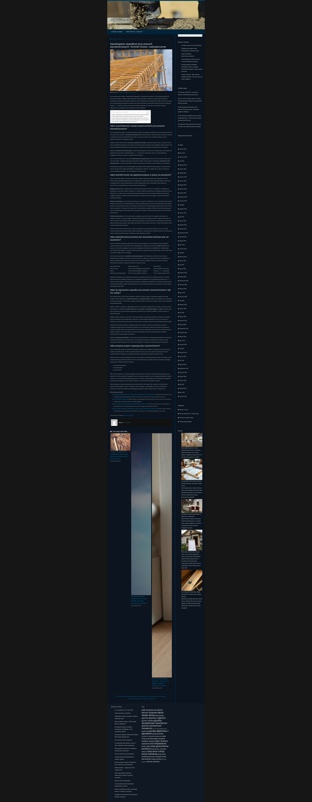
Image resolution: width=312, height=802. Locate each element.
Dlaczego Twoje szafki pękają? (122, 780)
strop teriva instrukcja (153, 752)
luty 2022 (181, 216)
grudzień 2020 (183, 272)
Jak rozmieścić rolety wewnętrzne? (124, 740)
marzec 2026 (182, 169)
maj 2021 (181, 252)
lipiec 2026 (182, 153)
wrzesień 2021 (183, 236)
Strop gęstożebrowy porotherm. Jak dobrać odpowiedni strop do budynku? (135, 394)
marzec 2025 (182, 181)
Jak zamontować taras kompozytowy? (124, 753)
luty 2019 (181, 360)
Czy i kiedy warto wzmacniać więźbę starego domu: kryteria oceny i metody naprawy (191, 594)
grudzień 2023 (183, 197)
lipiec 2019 (182, 340)
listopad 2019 (182, 324)
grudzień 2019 (183, 320)
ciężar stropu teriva (153, 714)
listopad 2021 (182, 228)
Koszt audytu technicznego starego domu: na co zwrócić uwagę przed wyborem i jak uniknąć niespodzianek (190, 554)
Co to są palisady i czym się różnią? (124, 710)
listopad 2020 (182, 276)
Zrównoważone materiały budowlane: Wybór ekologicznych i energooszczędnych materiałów (141, 696)
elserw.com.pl (132, 92)
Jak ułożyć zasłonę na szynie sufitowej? (191, 45)
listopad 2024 (182, 185)
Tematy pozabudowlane (185, 421)
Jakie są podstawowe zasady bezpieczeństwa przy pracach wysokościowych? (130, 114)
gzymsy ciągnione (157, 718)
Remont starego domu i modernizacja (189, 413)
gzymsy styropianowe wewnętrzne (154, 721)
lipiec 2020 (182, 292)
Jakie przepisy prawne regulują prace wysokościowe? (124, 121)
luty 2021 (181, 264)
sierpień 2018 (182, 376)
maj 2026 (181, 161)
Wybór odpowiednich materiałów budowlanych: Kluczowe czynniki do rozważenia (124, 775)
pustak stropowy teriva (156, 736)
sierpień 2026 (182, 149)
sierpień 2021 (182, 240)
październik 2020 (183, 280)
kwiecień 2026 (183, 165)
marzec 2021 (182, 260)
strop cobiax (146, 746)
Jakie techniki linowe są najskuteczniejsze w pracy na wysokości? (127, 116)
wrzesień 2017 (183, 388)
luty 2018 (181, 384)
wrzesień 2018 (183, 372)
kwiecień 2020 (183, 304)
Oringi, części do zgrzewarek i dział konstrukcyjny (140, 698)
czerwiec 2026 (183, 157)
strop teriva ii (153, 751)
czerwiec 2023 (183, 201)
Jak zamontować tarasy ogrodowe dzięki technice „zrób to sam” (131, 404)
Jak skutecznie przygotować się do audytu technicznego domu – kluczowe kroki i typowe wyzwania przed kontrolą (189, 118)
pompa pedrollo (157, 734)
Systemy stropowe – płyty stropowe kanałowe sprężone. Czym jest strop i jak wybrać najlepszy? (191, 77)
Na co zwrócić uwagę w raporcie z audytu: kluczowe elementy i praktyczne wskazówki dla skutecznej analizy (190, 101)
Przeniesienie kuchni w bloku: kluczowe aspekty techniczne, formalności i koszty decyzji (191, 483)
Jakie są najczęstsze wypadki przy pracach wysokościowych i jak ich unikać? (130, 119)
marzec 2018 (182, 380)
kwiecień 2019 (183, 352)
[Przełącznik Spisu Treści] (147, 112)
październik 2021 (183, 232)
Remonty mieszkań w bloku (186, 417)
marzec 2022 (182, 212)
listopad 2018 (182, 364)
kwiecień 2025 (183, 177)
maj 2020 (181, 300)
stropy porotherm (156, 759)
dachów (160, 270)
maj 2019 (181, 348)
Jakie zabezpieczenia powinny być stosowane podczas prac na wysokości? (130, 118)
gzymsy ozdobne (148, 721)
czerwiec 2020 (183, 296)
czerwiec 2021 (183, 248)
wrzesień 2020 (183, 284)
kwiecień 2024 (183, 189)
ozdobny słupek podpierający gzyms (159, 728)
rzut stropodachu (158, 743)
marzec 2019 (182, 356)
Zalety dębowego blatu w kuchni (189, 448)
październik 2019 (183, 328)
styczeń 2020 (182, 316)
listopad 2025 (182, 173)
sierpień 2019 (182, 336)
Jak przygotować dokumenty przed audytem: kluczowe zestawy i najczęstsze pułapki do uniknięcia (188, 109)
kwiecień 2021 (183, 256)
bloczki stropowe (149, 712)
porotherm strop (146, 736)
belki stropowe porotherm (152, 710)
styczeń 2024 (182, 193)
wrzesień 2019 (183, 332)
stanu (116, 105)
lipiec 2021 (182, 244)
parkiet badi (145, 731)
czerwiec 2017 (183, 396)
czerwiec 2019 (183, 344)
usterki (136, 153)
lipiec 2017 (182, 392)
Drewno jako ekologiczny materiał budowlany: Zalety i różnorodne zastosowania (136, 408)
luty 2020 (181, 312)
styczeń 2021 (182, 268)
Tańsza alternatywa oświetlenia (123, 713)
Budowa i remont (117, 39)
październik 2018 (183, 368)
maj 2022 (181, 205)
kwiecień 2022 (183, 208)
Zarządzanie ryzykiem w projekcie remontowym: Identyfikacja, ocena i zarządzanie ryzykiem (124, 729)
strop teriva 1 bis (156, 749)
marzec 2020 (182, 308)
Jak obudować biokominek (121, 399)
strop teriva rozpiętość (155, 756)
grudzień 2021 (183, 224)
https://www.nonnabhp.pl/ (187, 56)
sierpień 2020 (182, 288)
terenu (169, 279)
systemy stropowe (153, 761)
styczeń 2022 (182, 220)
